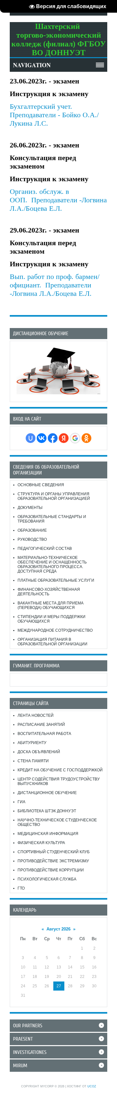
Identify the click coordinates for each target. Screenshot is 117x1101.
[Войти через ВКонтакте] (41, 438)
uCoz (91, 1086)
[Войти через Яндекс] (64, 438)
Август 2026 (58, 929)
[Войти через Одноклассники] (86, 438)
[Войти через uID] (30, 438)
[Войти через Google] (75, 438)
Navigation (32, 65)
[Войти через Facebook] (53, 438)
